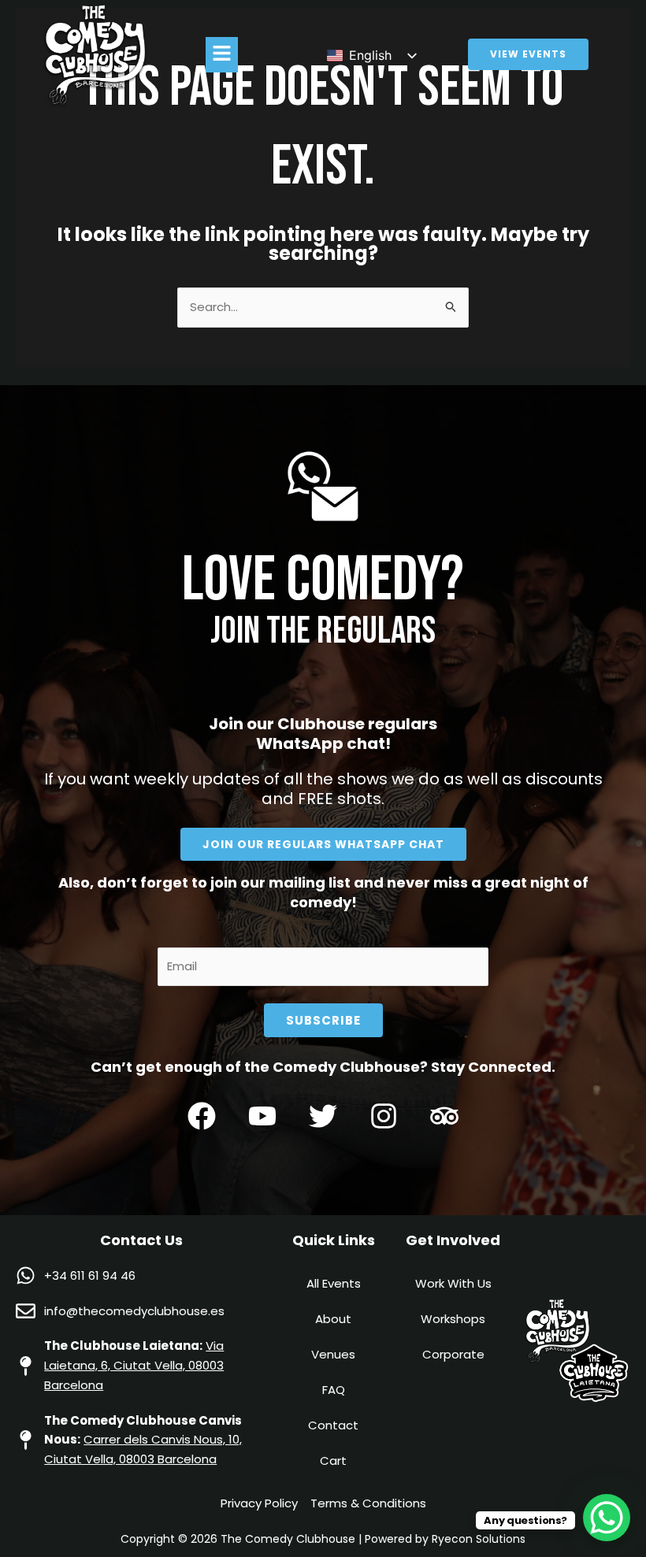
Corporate (453, 1354)
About (333, 1318)
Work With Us (453, 1283)
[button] (221, 54)
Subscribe (323, 1020)
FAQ (333, 1389)
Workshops (453, 1318)
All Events (333, 1283)
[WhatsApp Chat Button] (606, 1517)
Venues (333, 1354)
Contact (333, 1425)
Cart (333, 1460)
